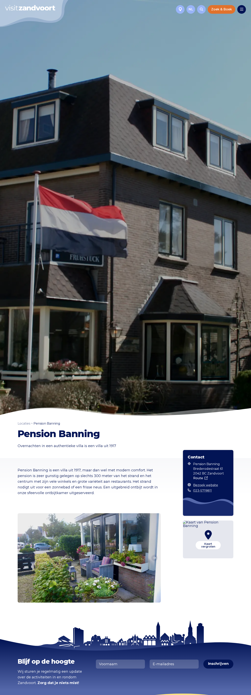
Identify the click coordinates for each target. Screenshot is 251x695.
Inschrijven (218, 664)
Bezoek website (205, 485)
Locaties (24, 423)
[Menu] (241, 9)
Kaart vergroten (208, 545)
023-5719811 (202, 491)
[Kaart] (180, 9)
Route (198, 478)
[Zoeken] (201, 9)
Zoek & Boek (221, 9)
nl (191, 9)
